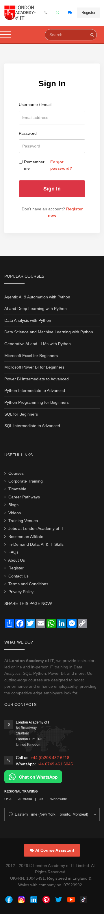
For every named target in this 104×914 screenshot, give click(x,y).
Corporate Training (25, 481)
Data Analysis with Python (27, 320)
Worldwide (58, 799)
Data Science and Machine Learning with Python (48, 332)
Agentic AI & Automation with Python (37, 297)
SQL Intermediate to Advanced (32, 425)
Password (28, 133)
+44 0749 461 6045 (55, 764)
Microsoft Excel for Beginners (31, 355)
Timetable (17, 489)
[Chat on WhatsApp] (33, 776)
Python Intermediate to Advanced (34, 390)
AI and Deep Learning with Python (35, 308)
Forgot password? (61, 165)
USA (8, 799)
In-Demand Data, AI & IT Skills (36, 544)
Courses (16, 473)
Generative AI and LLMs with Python (37, 343)
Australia (25, 799)
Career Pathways (24, 497)
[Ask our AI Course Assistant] (70, 13)
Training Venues (23, 520)
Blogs (13, 504)
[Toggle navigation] (5, 35)
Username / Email (35, 104)
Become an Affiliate (25, 536)
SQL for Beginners (21, 414)
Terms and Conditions (28, 584)
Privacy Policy (21, 591)
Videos (14, 513)
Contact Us (18, 576)
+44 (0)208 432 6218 (50, 757)
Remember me (34, 165)
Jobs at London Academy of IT (36, 528)
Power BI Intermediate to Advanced (36, 379)
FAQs (13, 552)
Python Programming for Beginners (36, 402)
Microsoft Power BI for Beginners (34, 367)
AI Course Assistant (54, 850)
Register (88, 12)
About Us (16, 560)
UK (41, 799)
